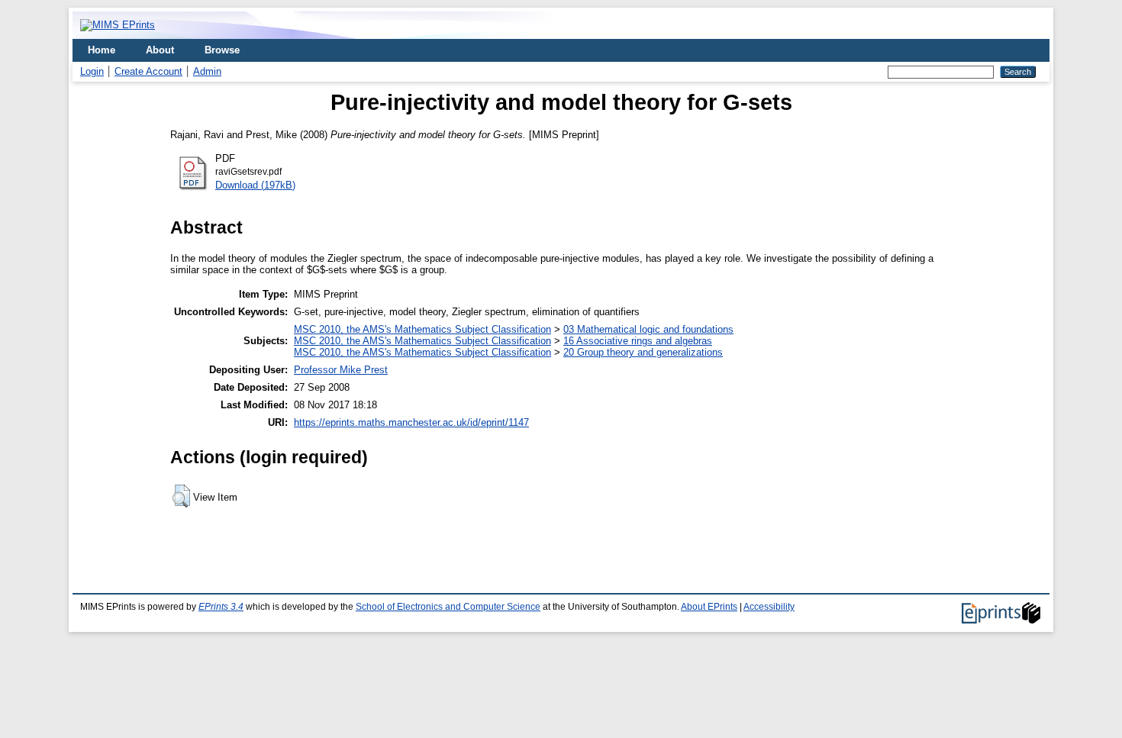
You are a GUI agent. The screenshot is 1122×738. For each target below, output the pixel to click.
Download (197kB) (255, 185)
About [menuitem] (160, 50)
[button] (181, 496)
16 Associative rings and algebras (637, 340)
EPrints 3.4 (220, 606)
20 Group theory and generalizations (643, 352)
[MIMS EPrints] (118, 25)
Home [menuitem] (101, 50)
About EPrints (709, 606)
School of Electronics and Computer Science (448, 606)
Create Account (148, 71)
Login (92, 71)
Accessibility (769, 606)
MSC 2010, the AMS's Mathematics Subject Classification (422, 329)
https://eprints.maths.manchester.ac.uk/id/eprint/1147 (411, 422)
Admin (207, 71)
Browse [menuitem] (222, 50)
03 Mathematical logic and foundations (648, 329)
